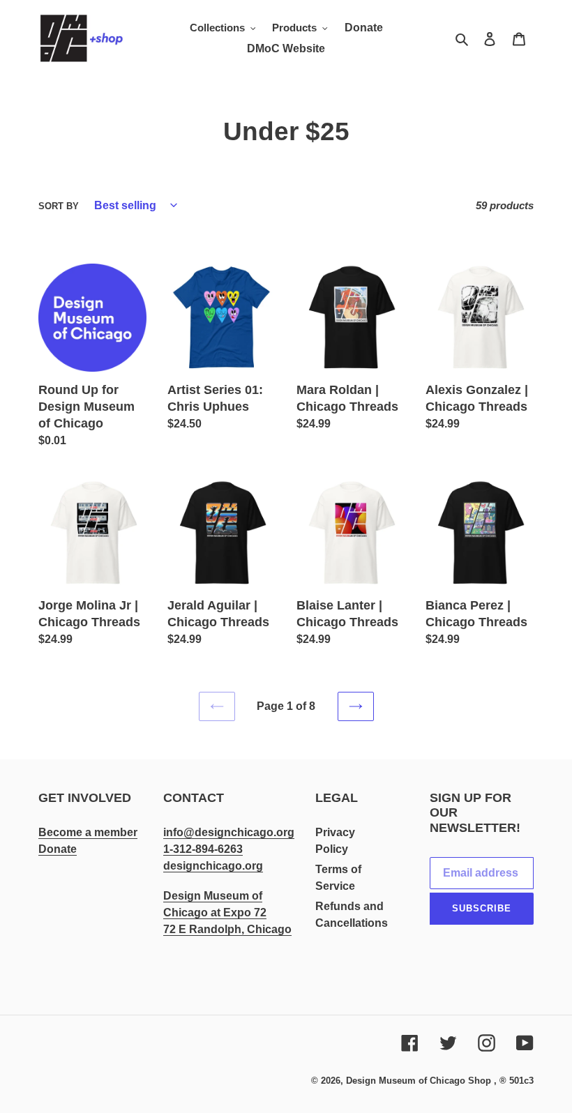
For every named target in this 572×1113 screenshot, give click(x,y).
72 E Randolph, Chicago (227, 929)
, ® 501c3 (514, 1080)
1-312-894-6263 (203, 849)
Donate (57, 849)
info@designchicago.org (228, 832)
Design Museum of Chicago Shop (418, 1080)
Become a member (87, 832)
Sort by (58, 206)
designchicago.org (213, 866)
